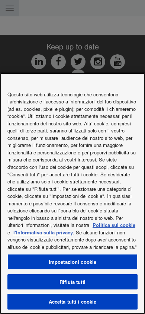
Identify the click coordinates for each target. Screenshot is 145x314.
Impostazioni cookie (72, 261)
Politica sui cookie (114, 224)
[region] (72, 193)
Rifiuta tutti (72, 281)
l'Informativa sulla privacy (43, 232)
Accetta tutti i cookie (73, 301)
